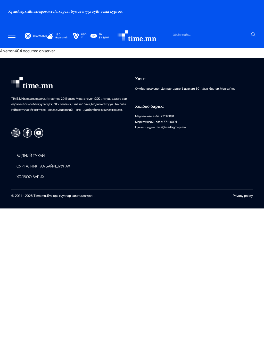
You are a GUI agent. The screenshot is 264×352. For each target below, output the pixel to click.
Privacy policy (243, 196)
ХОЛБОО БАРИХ (30, 177)
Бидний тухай (30, 156)
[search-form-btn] (253, 34)
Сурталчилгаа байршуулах (43, 166)
